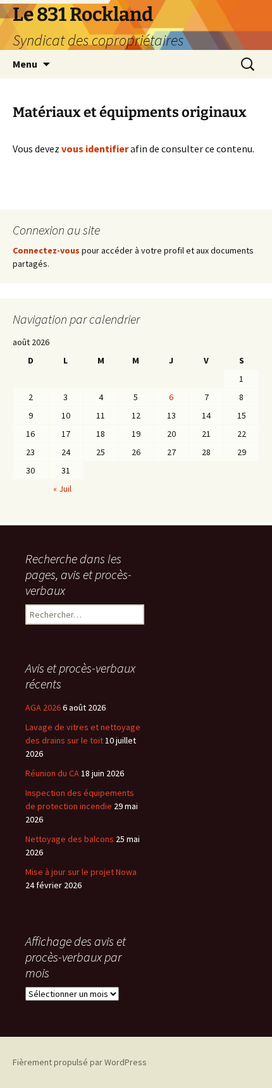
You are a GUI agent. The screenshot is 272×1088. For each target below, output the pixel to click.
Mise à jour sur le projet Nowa (81, 871)
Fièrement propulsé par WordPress (80, 1062)
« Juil (62, 488)
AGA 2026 (43, 707)
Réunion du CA (52, 773)
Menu (25, 64)
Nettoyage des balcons (69, 839)
